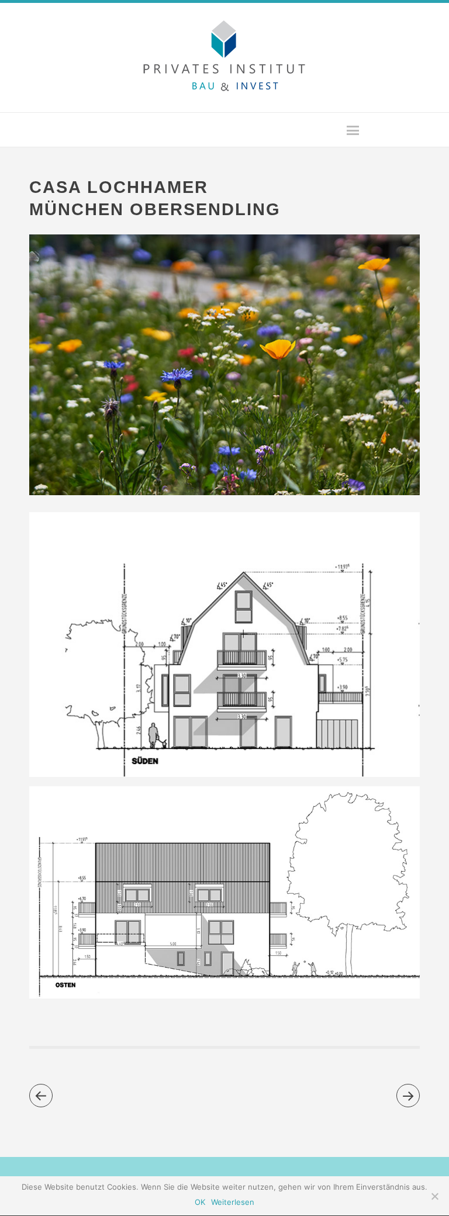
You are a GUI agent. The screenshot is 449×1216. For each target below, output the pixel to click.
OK (200, 1202)
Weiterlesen (232, 1202)
